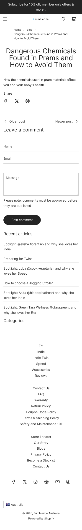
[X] (25, 482)
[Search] (64, 19)
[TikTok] (68, 482)
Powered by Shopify (41, 518)
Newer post (64, 121)
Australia (16, 504)
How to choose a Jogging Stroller (28, 283)
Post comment (22, 220)
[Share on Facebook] (6, 101)
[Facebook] (14, 482)
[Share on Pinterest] (28, 101)
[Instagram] (36, 482)
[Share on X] (17, 101)
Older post (17, 121)
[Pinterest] (46, 482)
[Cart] (74, 19)
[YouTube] (57, 482)
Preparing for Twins (17, 259)
